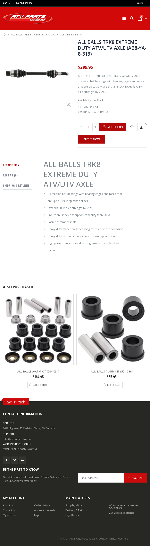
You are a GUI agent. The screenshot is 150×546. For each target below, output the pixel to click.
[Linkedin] (22, 460)
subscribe (135, 478)
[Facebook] (6, 460)
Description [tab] (11, 165)
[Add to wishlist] (132, 127)
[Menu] (124, 18)
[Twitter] (14, 460)
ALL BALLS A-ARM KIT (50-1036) (112, 371)
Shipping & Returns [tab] (16, 185)
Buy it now (91, 139)
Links (140, 3)
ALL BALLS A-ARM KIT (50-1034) (38, 371)
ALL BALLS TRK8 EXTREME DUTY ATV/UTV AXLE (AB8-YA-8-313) (112, 48)
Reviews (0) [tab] (10, 175)
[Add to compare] (142, 127)
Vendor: (83, 112)
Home (4, 34)
